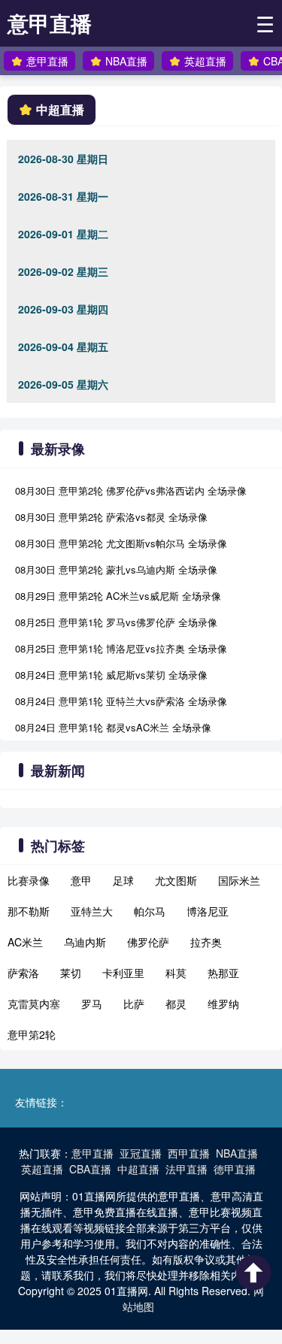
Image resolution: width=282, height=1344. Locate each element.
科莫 (175, 972)
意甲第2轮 (32, 1034)
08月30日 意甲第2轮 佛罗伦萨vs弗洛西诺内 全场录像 (131, 490)
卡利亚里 (123, 972)
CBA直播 (90, 1168)
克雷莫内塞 (34, 1003)
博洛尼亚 (207, 911)
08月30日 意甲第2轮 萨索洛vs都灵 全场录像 (111, 517)
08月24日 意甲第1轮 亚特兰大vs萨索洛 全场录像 (121, 701)
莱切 (70, 972)
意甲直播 (50, 23)
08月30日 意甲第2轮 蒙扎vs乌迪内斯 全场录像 (116, 569)
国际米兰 (239, 880)
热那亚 (223, 972)
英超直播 (205, 60)
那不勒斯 (29, 911)
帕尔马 (149, 911)
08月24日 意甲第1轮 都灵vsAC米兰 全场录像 (113, 727)
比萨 (133, 1003)
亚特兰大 (92, 911)
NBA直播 (126, 60)
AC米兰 (25, 941)
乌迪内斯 (85, 941)
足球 (123, 880)
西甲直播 (189, 1153)
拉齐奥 (206, 941)
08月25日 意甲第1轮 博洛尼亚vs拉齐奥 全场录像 (121, 648)
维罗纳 (223, 1003)
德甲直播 (235, 1168)
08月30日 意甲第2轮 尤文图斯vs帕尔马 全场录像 (121, 543)
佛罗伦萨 (148, 941)
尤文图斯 (176, 880)
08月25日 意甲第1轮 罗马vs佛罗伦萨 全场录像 (116, 622)
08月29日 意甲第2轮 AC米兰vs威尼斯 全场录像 (118, 596)
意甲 (81, 880)
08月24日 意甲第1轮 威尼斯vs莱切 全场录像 (111, 674)
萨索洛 (23, 972)
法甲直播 (186, 1168)
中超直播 (138, 1168)
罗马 (91, 1003)
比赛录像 (29, 880)
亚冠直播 (141, 1153)
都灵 (175, 1003)
